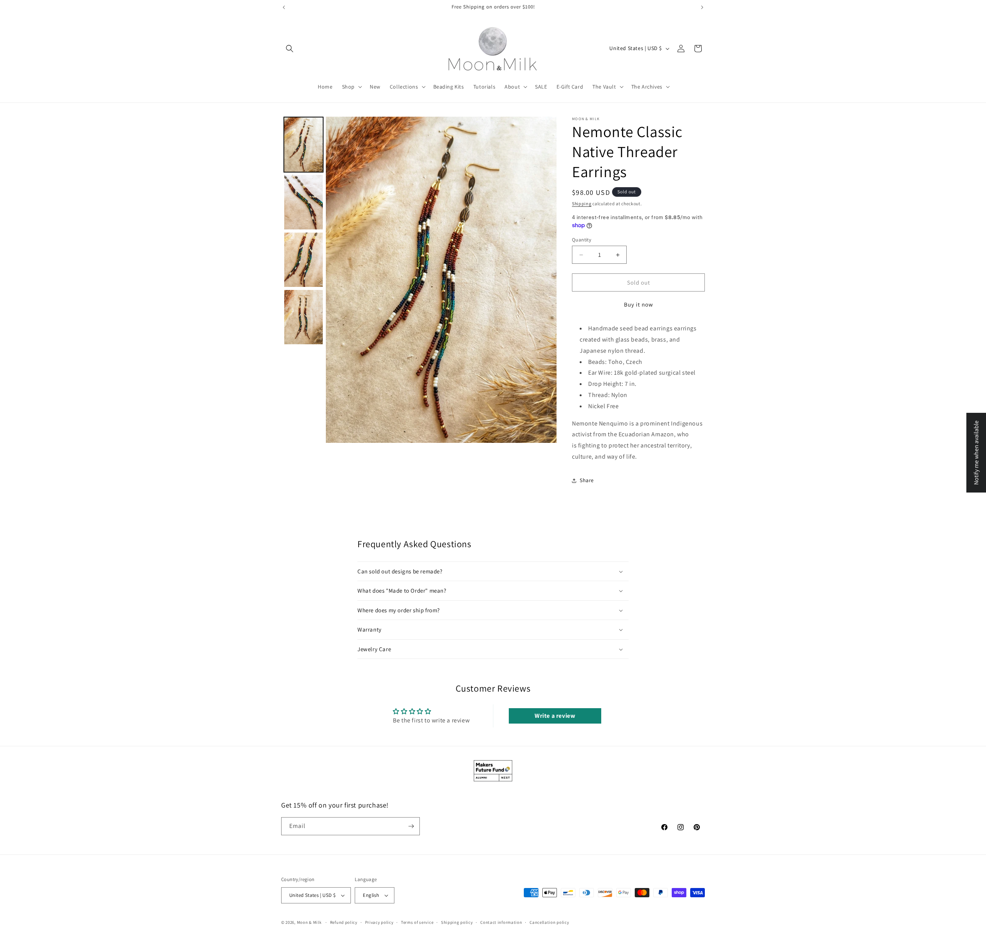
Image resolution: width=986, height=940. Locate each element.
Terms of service (417, 922)
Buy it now (638, 304)
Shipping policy (457, 922)
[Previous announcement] (283, 7)
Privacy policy (379, 922)
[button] (289, 48)
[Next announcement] (702, 7)
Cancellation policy (549, 922)
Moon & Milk (309, 922)
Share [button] (587, 480)
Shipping (582, 203)
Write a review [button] (555, 716)
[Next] (545, 279)
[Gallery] (419, 280)
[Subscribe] (410, 826)
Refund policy (343, 922)
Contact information (501, 922)
